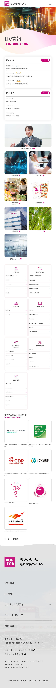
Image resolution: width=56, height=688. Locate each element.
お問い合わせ (11, 650)
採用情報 (10, 626)
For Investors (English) (18, 643)
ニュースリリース (14, 615)
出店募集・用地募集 (13, 639)
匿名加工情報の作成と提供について (17, 667)
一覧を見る (44, 60)
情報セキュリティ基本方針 (14, 664)
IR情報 (9, 594)
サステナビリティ (14, 604)
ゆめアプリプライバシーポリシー (33, 661)
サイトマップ (39, 643)
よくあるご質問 (26, 650)
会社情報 (10, 583)
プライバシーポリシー (12, 661)
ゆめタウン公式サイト (14, 654)
